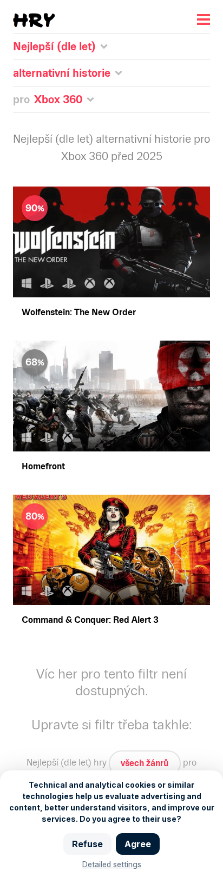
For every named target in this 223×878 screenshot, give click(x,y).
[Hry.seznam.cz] (34, 20)
